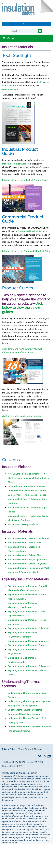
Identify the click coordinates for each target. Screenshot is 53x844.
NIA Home (27, 24)
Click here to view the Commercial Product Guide (26, 251)
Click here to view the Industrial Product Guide (25, 180)
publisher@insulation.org (14, 797)
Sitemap (38, 749)
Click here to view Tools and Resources (21, 416)
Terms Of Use (24, 749)
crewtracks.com (10, 89)
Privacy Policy (9, 749)
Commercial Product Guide (31, 231)
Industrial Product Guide (14, 163)
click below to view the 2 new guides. (22, 307)
